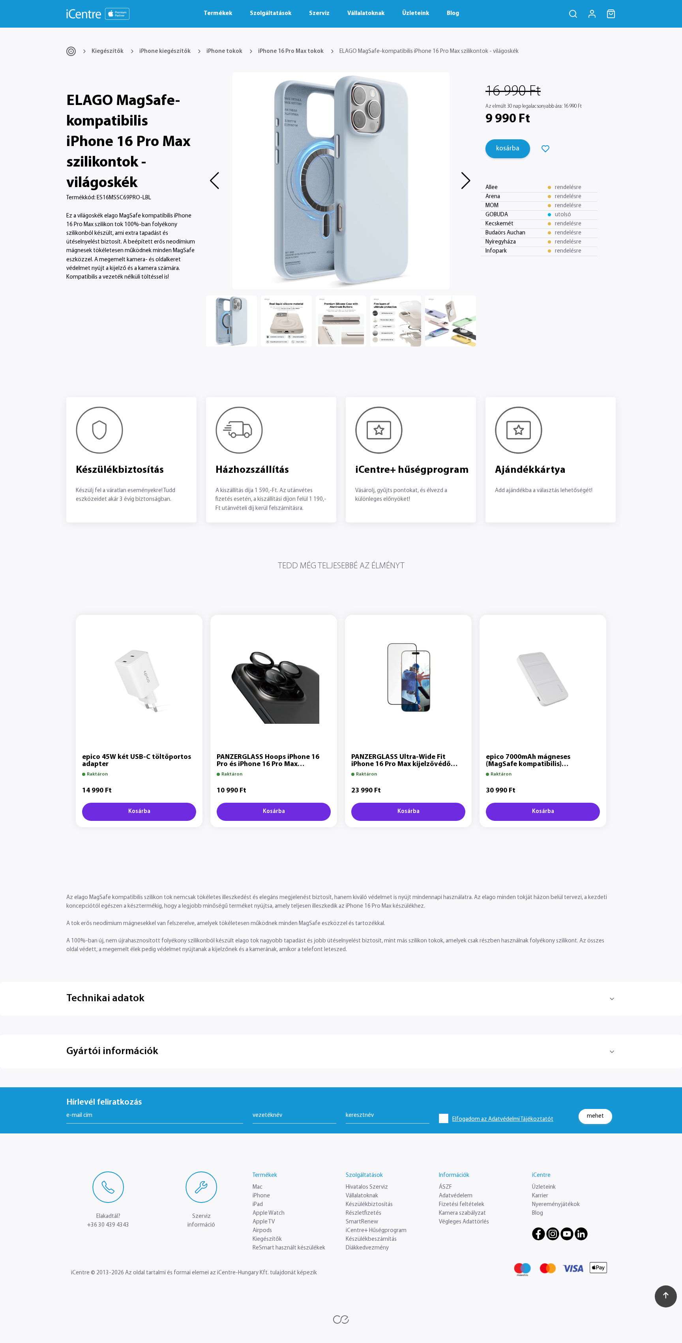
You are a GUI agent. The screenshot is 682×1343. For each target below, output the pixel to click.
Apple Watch (269, 1213)
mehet (595, 1116)
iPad (258, 1205)
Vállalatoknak (365, 14)
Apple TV (264, 1222)
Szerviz (319, 14)
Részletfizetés (363, 1213)
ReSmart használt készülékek (289, 1248)
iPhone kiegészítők (165, 51)
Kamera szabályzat (462, 1213)
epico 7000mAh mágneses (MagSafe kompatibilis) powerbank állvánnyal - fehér (534, 764)
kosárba (507, 148)
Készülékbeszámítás (371, 1239)
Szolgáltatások (270, 14)
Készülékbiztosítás (369, 1205)
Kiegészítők (108, 51)
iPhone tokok (224, 51)
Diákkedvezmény (367, 1248)
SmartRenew (362, 1222)
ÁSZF (445, 1187)
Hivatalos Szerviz (367, 1187)
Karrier (540, 1196)
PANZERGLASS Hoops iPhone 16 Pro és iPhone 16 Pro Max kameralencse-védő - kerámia (268, 764)
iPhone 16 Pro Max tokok (291, 51)
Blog (453, 14)
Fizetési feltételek (461, 1205)
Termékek (218, 14)
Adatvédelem (455, 1196)
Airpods (262, 1231)
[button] (215, 180)
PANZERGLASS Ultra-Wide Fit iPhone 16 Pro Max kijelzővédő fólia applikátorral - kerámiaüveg (405, 764)
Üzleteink (415, 14)
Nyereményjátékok (556, 1205)
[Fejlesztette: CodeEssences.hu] (341, 1319)
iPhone (261, 1196)
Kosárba (139, 812)
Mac (257, 1187)
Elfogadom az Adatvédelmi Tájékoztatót (502, 1119)
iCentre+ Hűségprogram (376, 1231)
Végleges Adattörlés (464, 1222)
